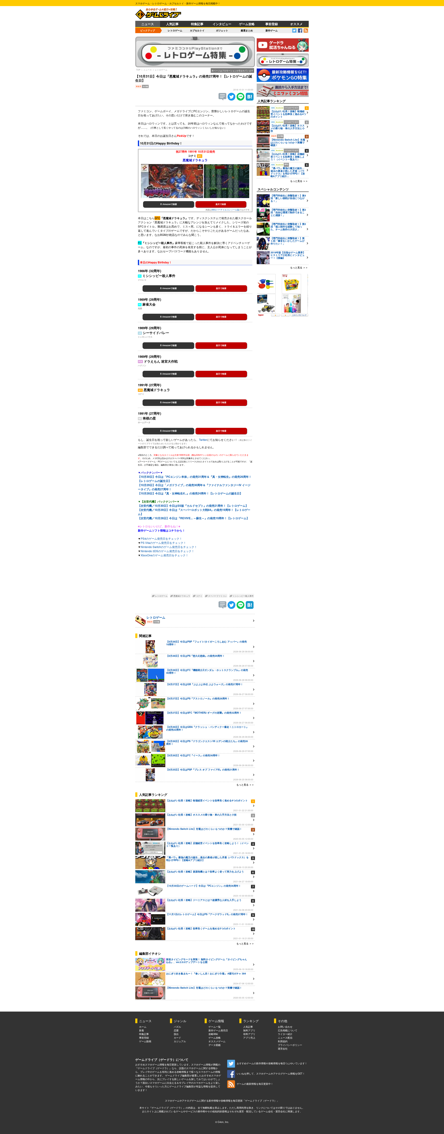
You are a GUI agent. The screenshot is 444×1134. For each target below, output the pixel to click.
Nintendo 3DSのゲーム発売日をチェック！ (167, 551)
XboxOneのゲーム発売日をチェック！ (164, 555)
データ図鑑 (214, 1045)
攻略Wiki (213, 1034)
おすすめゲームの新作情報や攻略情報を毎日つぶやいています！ (272, 1063)
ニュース (147, 24)
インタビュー (222, 24)
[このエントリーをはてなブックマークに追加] (250, 99)
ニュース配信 (285, 1037)
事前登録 (271, 24)
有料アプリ (249, 1034)
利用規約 (283, 1041)
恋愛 (176, 1030)
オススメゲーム (216, 1041)
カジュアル (180, 1041)
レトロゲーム (175, 30)
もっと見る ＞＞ (245, 784)
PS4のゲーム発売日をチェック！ (161, 539)
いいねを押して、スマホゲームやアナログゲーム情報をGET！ (271, 1073)
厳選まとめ (247, 30)
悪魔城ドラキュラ (181, 595)
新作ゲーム (272, 30)
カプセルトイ (197, 30)
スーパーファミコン (217, 595)
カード (177, 1037)
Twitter (203, 440)
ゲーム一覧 (214, 1026)
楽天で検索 (221, 204)
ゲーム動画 (145, 1041)
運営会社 (283, 1048)
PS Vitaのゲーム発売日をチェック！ (163, 543)
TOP (138, 69)
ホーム (142, 1026)
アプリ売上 (249, 1037)
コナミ (198, 595)
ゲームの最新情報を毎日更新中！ (255, 1083)
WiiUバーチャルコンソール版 (225, 209)
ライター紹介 (285, 1034)
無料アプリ (249, 1030)
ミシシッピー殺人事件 (243, 595)
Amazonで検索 (169, 204)
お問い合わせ (285, 1026)
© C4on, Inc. (222, 1122)
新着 (141, 1030)
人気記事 (172, 24)
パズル (177, 1026)
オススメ (296, 24)
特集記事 (197, 24)
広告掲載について (287, 1030)
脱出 (176, 1034)
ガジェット (222, 30)
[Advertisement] (195, 576)
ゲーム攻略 (247, 24)
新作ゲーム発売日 (218, 1030)
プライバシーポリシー (290, 1045)
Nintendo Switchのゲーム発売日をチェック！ (169, 547)
